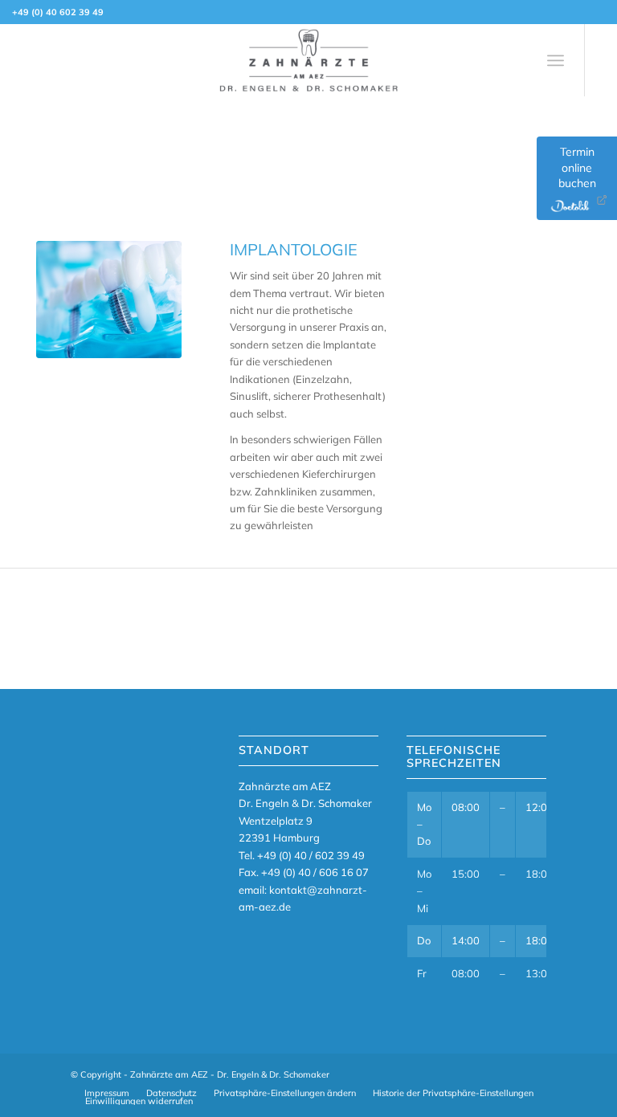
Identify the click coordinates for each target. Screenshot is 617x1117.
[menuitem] (555, 60)
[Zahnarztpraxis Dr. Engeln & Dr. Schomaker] (309, 60)
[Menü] (555, 60)
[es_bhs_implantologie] (109, 299)
